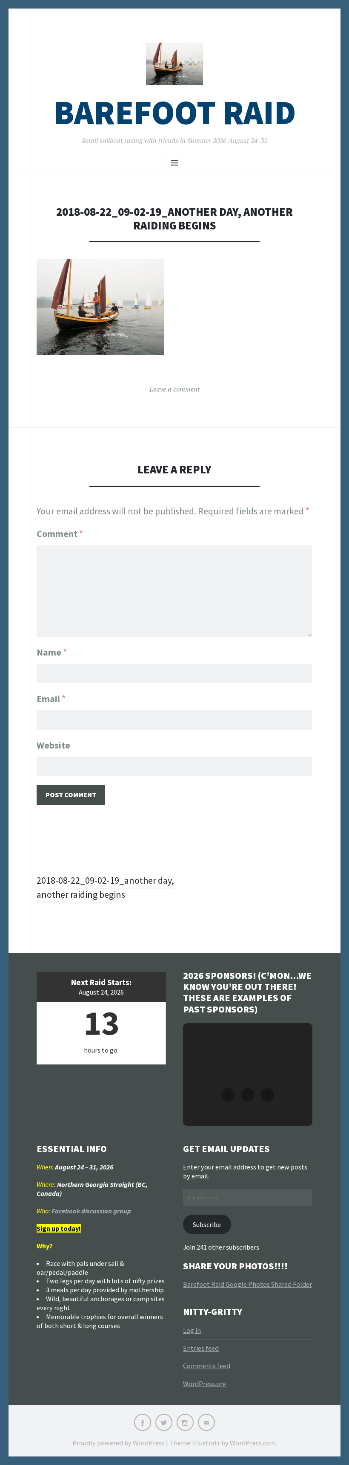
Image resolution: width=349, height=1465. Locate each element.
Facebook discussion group (91, 1211)
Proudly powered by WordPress (118, 1443)
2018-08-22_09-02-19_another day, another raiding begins (105, 887)
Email (51, 699)
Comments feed (206, 1365)
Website (53, 745)
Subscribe (207, 1224)
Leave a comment (174, 389)
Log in (192, 1330)
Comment (60, 534)
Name (52, 652)
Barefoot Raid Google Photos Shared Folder (247, 1284)
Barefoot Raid (175, 112)
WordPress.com (253, 1443)
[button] (228, 1094)
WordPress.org (204, 1383)
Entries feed (201, 1348)
